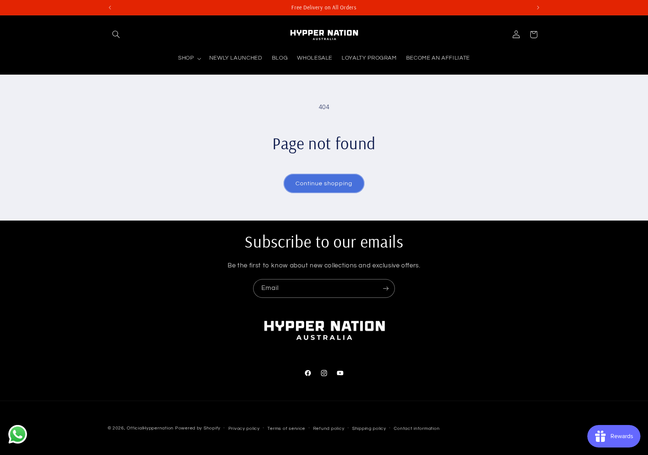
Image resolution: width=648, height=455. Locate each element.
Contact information (417, 428)
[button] (116, 34)
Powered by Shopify (197, 428)
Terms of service (286, 428)
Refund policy (329, 428)
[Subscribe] (385, 288)
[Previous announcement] (110, 7)
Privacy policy (244, 428)
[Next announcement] (538, 7)
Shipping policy (369, 428)
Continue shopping (324, 183)
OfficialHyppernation (150, 428)
